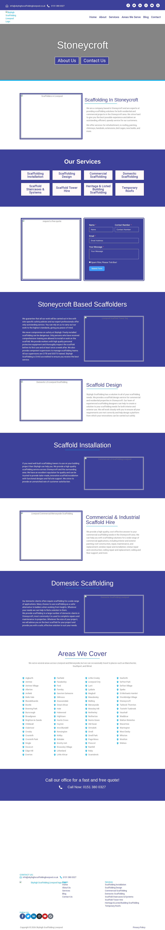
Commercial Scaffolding (98, 175)
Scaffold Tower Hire (67, 189)
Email (91, 236)
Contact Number (122, 225)
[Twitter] (134, 5)
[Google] (158, 5)
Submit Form (96, 268)
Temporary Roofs (130, 189)
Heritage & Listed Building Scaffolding (98, 189)
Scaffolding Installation (35, 175)
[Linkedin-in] (140, 5)
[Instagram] (146, 5)
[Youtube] (152, 5)
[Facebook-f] (128, 5)
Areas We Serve (131, 17)
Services (114, 17)
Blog (146, 17)
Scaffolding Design (67, 175)
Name (92, 225)
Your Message (95, 247)
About (102, 17)
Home (93, 17)
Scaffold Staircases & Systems (35, 189)
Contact (156, 17)
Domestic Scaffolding (129, 175)
